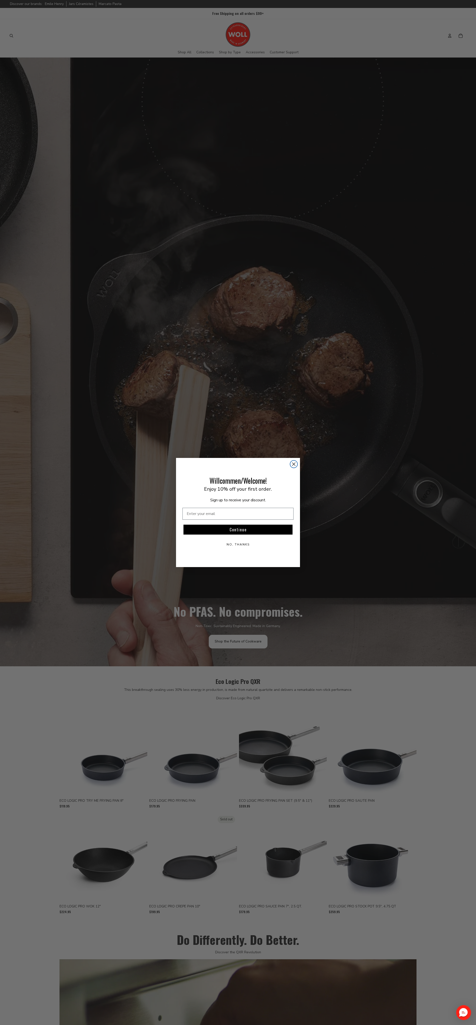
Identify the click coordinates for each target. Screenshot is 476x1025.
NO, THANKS (238, 544)
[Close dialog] (294, 464)
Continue (238, 530)
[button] (463, 1012)
